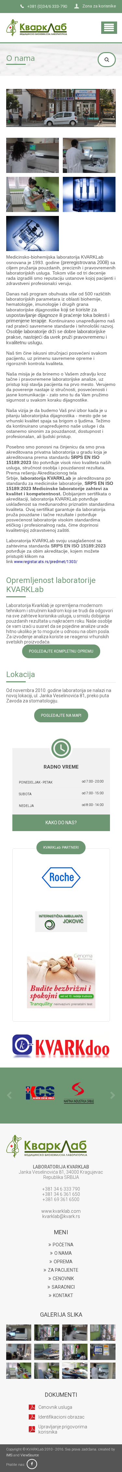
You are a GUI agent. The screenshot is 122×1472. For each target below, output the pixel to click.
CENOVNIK (63, 1278)
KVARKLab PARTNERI (61, 847)
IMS (9, 1455)
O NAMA (63, 1253)
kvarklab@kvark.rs (61, 1216)
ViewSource (29, 1455)
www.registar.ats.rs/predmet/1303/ (45, 561)
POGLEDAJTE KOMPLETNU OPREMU (61, 651)
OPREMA (63, 1261)
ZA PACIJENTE (63, 1270)
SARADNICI (63, 1287)
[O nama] (32, 155)
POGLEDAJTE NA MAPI (61, 715)
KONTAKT (63, 1295)
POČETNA (63, 1244)
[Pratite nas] (32, 1465)
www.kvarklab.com (61, 1211)
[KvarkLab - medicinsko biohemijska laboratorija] (36, 21)
